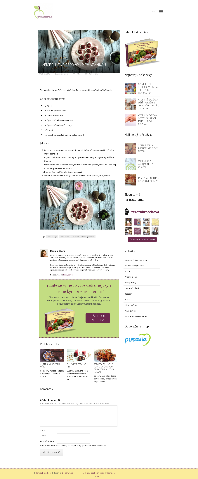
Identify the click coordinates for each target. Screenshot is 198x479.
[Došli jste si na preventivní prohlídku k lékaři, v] (155, 231)
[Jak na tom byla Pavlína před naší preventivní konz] (137, 231)
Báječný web (67, 473)
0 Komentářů (92, 74)
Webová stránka (47, 441)
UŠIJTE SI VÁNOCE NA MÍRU (50, 365)
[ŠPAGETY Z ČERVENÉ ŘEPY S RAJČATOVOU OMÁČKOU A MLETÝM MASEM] (105, 355)
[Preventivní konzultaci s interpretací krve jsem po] (146, 222)
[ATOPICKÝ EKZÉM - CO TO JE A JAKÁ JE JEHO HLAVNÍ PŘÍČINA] (130, 120)
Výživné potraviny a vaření (136, 316)
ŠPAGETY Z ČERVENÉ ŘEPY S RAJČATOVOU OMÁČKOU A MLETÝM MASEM (104, 368)
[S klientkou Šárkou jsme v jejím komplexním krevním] (155, 222)
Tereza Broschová (43, 473)
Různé (127, 299)
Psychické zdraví (132, 288)
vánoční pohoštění (87, 237)
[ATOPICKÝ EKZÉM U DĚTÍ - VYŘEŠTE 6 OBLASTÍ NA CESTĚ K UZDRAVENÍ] (130, 104)
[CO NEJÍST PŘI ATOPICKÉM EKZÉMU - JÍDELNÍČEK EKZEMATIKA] (130, 88)
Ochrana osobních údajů (93, 473)
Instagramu (68, 275)
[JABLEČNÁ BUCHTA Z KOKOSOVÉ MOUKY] (130, 179)
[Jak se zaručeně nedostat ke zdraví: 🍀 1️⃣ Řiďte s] (137, 222)
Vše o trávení (130, 311)
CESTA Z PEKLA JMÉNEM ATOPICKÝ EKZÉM (148, 148)
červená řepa (52, 237)
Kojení (127, 271)
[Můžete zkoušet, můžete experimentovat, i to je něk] (146, 231)
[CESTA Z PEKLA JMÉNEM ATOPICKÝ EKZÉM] (130, 148)
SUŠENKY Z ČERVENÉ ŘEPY (76, 365)
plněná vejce (64, 237)
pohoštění (75, 237)
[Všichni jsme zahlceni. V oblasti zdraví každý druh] (128, 231)
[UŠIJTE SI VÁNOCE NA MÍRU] (52, 355)
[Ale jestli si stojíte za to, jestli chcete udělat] (128, 222)
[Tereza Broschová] (43, 11)
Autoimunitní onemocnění (136, 260)
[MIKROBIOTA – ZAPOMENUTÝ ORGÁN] (130, 164)
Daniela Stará (62, 74)
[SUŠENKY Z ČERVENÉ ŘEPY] (79, 355)
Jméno (43, 430)
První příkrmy (130, 282)
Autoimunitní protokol (134, 265)
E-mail (43, 436)
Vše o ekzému (131, 305)
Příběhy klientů (131, 277)
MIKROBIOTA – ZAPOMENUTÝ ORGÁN (145, 164)
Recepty (128, 294)
